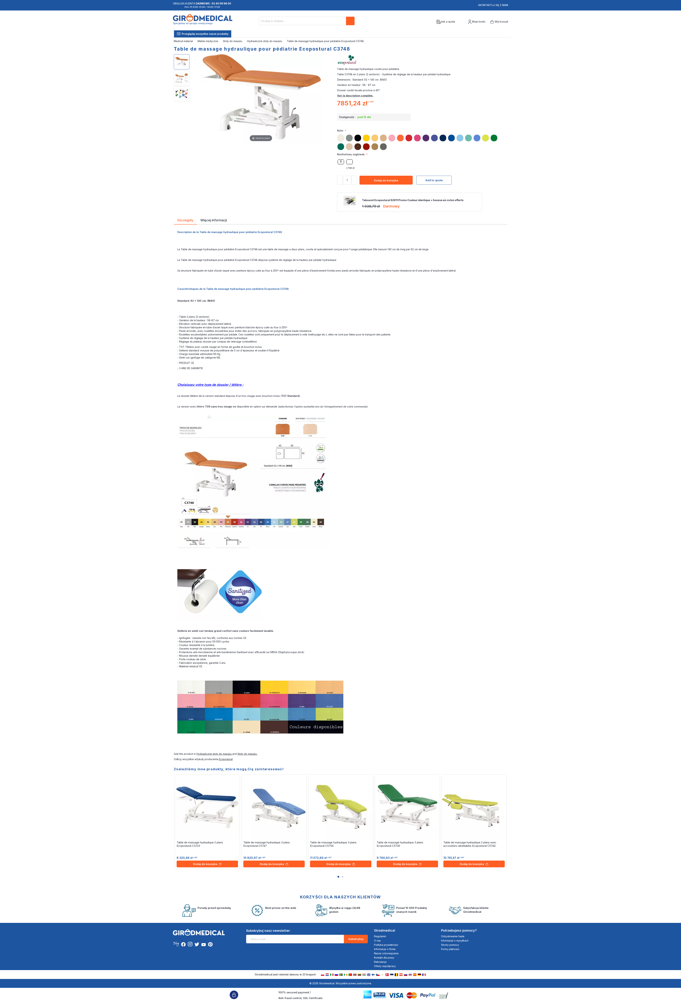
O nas (377, 940)
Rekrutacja (380, 961)
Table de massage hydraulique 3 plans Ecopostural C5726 (400, 844)
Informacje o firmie (385, 949)
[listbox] (422, 141)
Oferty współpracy (385, 966)
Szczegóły (185, 219)
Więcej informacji (213, 219)
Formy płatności (450, 949)
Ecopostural (226, 759)
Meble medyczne (208, 41)
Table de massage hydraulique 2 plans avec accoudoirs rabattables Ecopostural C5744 (469, 844)
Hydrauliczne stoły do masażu (265, 41)
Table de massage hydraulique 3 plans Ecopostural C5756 (333, 844)
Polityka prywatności (386, 944)
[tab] (185, 221)
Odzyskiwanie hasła (452, 936)
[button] (338, 876)
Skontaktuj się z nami (493, 5)
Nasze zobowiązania (386, 953)
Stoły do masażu (233, 41)
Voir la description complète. (355, 95)
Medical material (183, 41)
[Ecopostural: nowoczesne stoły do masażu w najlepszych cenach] (422, 60)
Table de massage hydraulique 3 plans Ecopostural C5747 (266, 844)
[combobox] (307, 21)
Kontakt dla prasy (384, 957)
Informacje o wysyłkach (455, 940)
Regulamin (380, 936)
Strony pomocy (450, 944)
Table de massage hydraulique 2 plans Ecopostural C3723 (200, 844)
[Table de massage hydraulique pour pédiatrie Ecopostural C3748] (181, 61)
